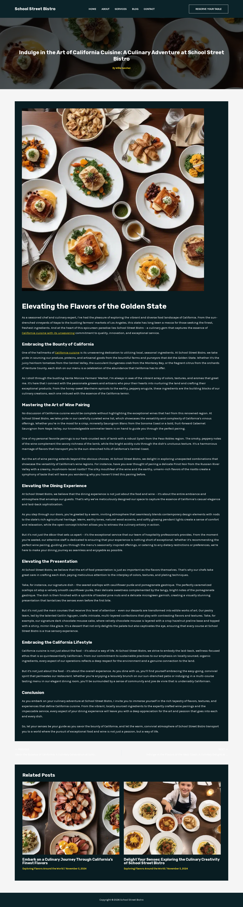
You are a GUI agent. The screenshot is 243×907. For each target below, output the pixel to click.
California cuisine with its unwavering (48, 333)
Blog (135, 9)
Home (92, 9)
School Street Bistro (35, 8)
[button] (208, 9)
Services (121, 9)
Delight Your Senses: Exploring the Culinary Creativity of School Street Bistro (172, 861)
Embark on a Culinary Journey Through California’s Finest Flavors (67, 861)
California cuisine (67, 352)
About (105, 9)
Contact (149, 9)
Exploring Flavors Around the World (43, 868)
